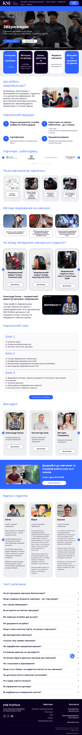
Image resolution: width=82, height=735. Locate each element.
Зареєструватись (54, 483)
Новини (29, 4)
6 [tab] (43, 163)
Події (22, 4)
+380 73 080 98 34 (73, 717)
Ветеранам (62, 2)
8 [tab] (48, 163)
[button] (74, 3)
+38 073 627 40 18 (73, 711)
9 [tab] (50, 163)
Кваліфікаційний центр (45, 721)
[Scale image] (60, 97)
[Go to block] (10, 3)
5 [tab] (41, 163)
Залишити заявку (12, 41)
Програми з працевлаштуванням (42, 709)
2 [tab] (34, 163)
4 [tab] (38, 163)
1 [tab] (31, 163)
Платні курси (49, 712)
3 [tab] (36, 163)
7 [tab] (46, 163)
